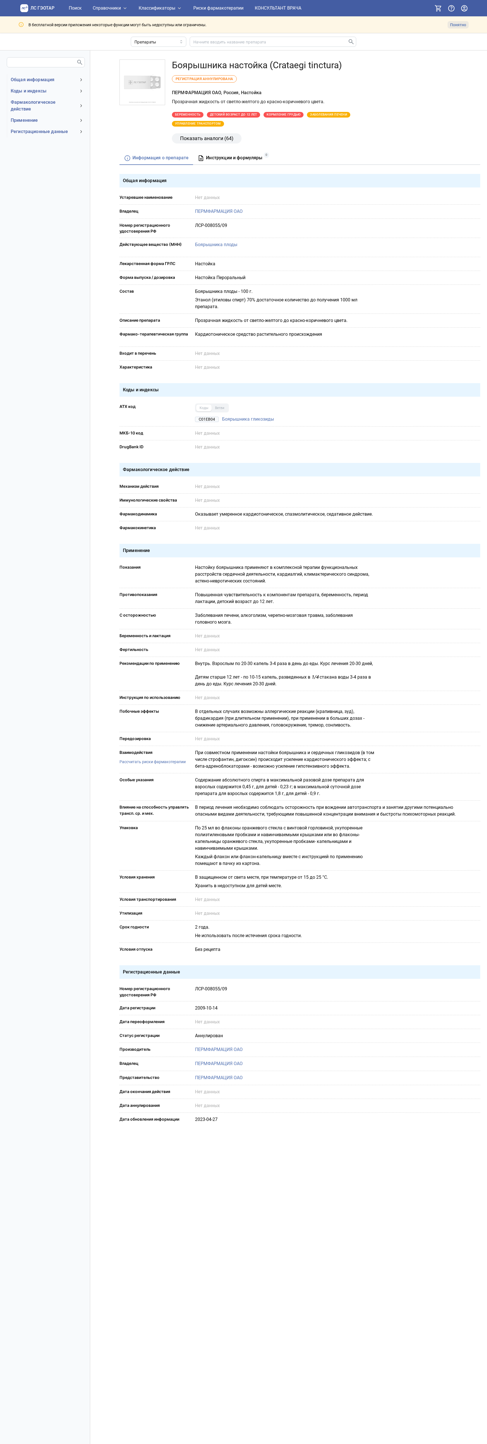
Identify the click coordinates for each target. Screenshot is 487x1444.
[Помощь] (451, 8)
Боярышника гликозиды (248, 419)
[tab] (156, 158)
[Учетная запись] (464, 8)
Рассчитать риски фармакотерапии (152, 761)
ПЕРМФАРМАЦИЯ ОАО (219, 211)
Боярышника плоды (216, 244)
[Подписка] (438, 8)
